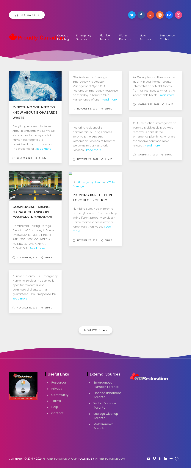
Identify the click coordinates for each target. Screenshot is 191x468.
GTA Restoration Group (60, 459)
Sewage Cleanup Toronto (105, 416)
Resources (59, 382)
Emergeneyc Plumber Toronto (106, 384)
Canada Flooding (63, 37)
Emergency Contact (167, 37)
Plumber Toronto (105, 37)
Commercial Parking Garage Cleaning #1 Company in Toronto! (32, 212)
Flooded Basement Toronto (107, 395)
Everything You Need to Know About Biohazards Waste (34, 112)
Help (54, 407)
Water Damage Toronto (104, 405)
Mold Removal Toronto (103, 426)
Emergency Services (83, 37)
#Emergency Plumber (90, 182)
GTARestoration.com (110, 459)
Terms (56, 401)
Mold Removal (145, 37)
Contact (57, 413)
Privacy (56, 389)
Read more (43, 149)
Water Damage (125, 37)
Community (59, 395)
